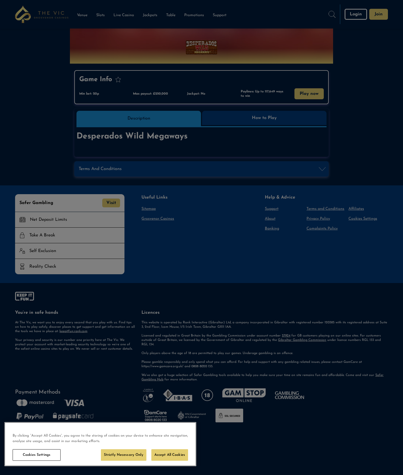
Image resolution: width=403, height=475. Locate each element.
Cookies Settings (36, 455)
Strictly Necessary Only (123, 455)
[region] (100, 444)
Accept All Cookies (169, 455)
